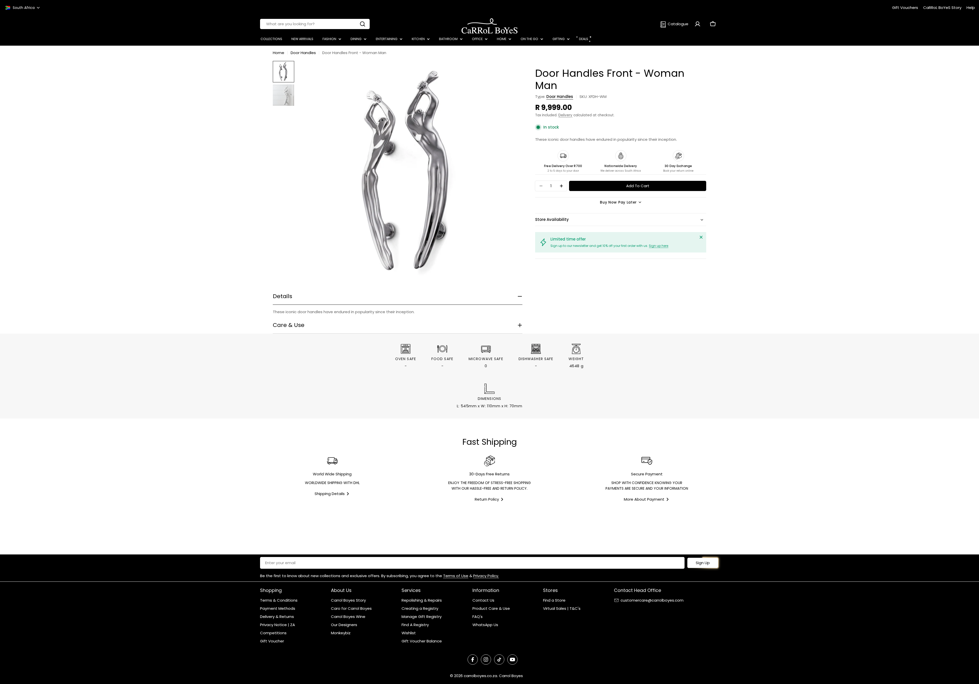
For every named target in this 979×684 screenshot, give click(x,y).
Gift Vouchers (905, 7)
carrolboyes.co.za (480, 675)
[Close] (701, 237)
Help (971, 7)
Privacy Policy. (486, 575)
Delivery (565, 115)
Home (278, 52)
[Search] (362, 24)
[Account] (697, 24)
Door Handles (303, 52)
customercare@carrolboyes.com (652, 600)
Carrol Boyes (511, 675)
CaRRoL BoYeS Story (942, 7)
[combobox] (315, 24)
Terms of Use (455, 575)
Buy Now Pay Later (618, 202)
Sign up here (658, 246)
